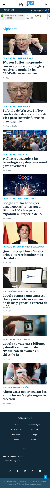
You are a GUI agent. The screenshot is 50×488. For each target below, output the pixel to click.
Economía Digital (34, 425)
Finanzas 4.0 (16, 430)
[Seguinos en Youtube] (40, 471)
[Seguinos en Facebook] (17, 471)
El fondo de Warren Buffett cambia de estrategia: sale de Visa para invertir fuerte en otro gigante (25, 115)
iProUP (8, 170)
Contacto (34, 440)
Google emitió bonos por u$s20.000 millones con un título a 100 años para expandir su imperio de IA (23, 208)
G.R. (7, 78)
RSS (25, 449)
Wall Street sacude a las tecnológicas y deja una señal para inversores (25, 162)
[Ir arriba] (45, 477)
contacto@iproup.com (11, 461)
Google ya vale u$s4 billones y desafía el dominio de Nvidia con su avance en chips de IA (24, 348)
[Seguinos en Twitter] (32, 471)
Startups (34, 435)
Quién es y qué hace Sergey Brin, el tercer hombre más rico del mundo (23, 254)
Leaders (16, 440)
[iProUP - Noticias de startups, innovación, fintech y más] (25, 3)
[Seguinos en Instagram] (10, 471)
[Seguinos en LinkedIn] (25, 471)
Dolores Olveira (11, 126)
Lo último (16, 425)
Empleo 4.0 (34, 430)
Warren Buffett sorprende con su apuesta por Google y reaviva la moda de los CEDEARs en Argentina (23, 67)
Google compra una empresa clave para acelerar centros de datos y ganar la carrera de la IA (25, 300)
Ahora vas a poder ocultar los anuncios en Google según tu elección (25, 395)
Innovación (16, 435)
